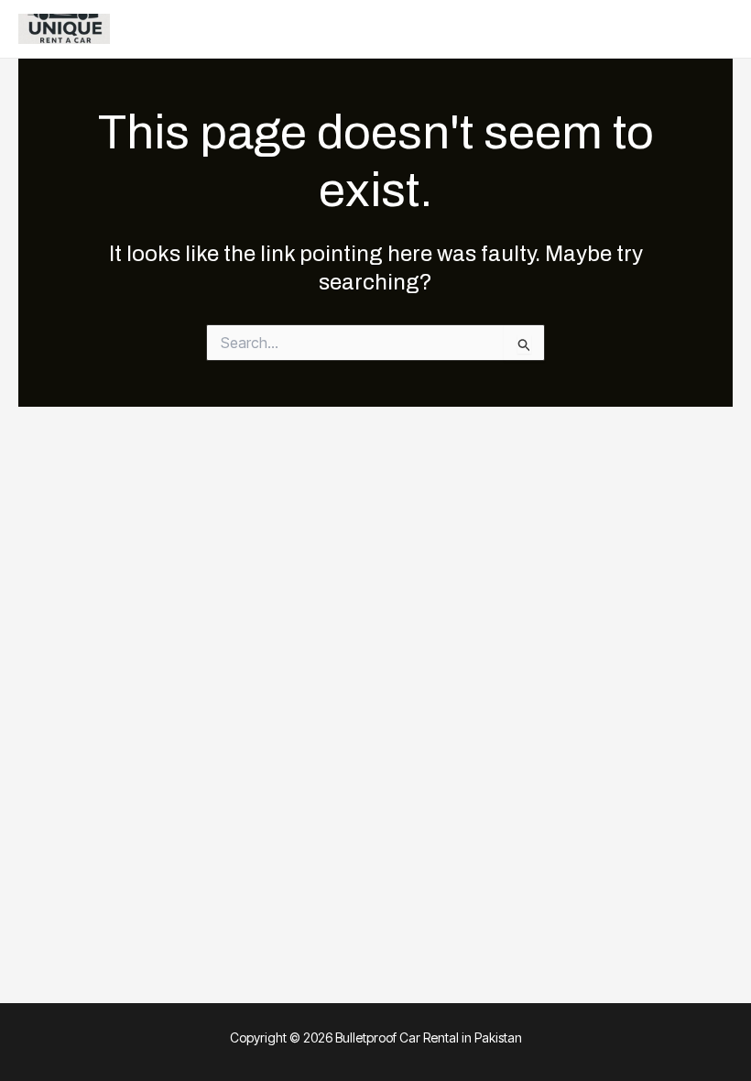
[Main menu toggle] (713, 28)
